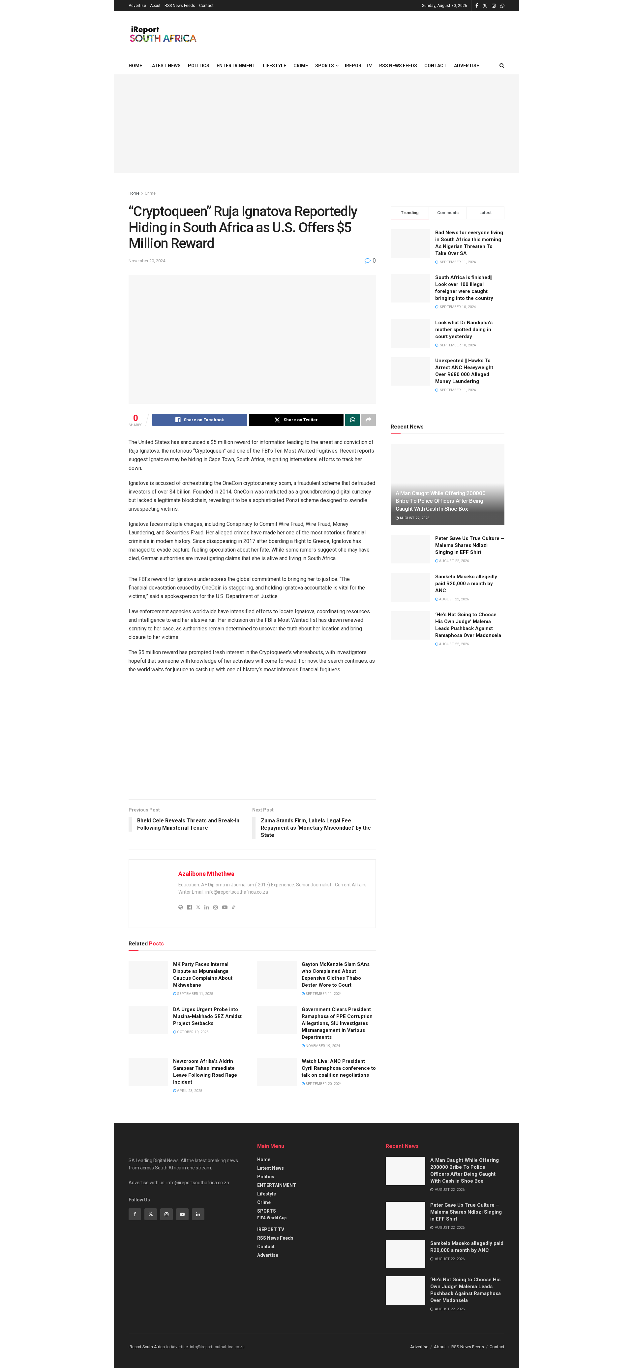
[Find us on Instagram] (494, 6)
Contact (206, 5)
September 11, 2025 (194, 994)
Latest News (165, 65)
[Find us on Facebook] (476, 6)
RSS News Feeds (180, 5)
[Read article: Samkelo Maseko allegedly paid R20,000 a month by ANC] (410, 587)
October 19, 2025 (192, 1032)
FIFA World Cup (271, 1218)
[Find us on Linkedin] (198, 1214)
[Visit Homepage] (163, 34)
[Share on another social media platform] (368, 420)
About (155, 5)
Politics (198, 65)
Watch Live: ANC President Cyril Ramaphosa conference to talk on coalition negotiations (339, 1068)
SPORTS (324, 65)
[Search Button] (501, 65)
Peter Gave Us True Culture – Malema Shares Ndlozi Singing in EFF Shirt (469, 545)
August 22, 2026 (414, 518)
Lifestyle (274, 65)
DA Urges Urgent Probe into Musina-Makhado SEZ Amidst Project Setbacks (207, 1016)
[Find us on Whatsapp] (502, 6)
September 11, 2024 (323, 994)
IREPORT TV (358, 65)
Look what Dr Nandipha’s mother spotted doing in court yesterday (464, 329)
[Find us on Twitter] (485, 6)
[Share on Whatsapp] (352, 420)
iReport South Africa (147, 1347)
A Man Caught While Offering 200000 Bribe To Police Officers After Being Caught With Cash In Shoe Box (440, 501)
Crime (300, 65)
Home (135, 65)
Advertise (137, 5)
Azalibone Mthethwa (206, 873)
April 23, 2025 (189, 1091)
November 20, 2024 (147, 260)
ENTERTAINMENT (236, 65)
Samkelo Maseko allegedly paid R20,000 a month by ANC (466, 583)
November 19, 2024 (322, 1046)
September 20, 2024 (323, 1084)
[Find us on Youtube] (182, 1214)
